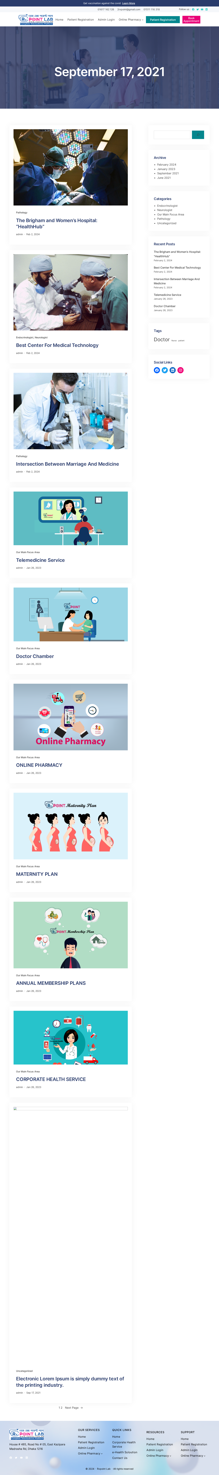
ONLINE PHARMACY (39, 765)
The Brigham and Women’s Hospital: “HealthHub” (56, 223)
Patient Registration (163, 19)
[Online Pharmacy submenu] (143, 20)
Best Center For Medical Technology (57, 345)
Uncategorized (24, 1370)
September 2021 (168, 173)
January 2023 (166, 169)
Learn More (128, 3)
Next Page (74, 1407)
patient (181, 341)
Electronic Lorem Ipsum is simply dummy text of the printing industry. (70, 1382)
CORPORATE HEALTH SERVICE (51, 1079)
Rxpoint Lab (104, 1468)
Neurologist (41, 337)
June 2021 (164, 177)
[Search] (198, 135)
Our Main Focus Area (28, 552)
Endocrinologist (24, 337)
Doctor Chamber (35, 656)
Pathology (21, 212)
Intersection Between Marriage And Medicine (67, 464)
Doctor (162, 339)
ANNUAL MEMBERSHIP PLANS (51, 983)
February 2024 (166, 164)
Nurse (174, 341)
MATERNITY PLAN (37, 874)
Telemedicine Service (40, 560)
